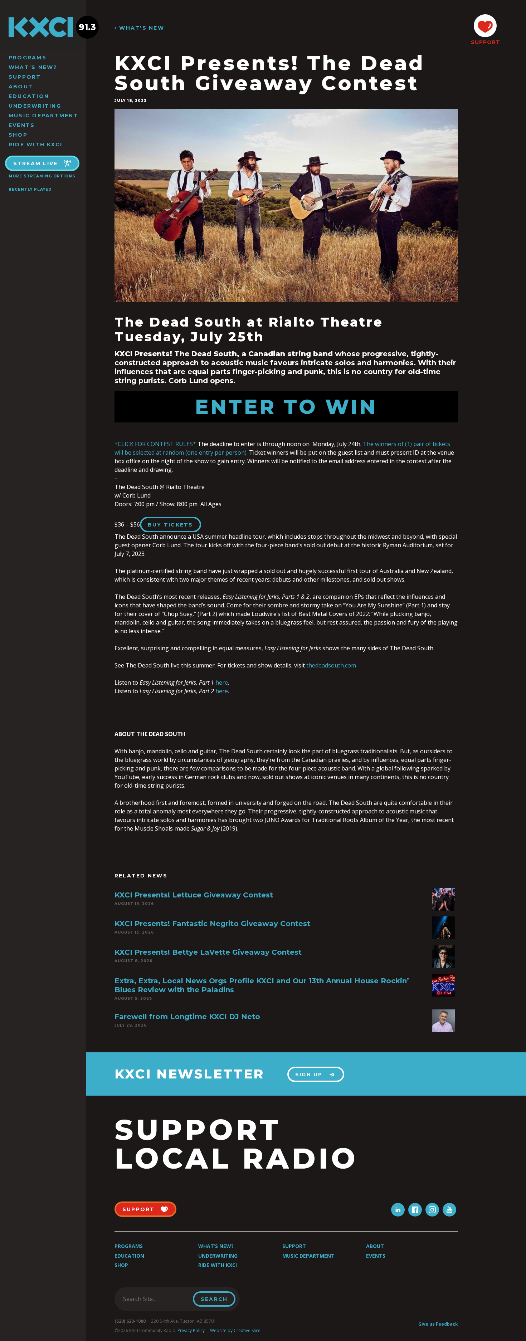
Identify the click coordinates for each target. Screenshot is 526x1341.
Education (29, 96)
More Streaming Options (42, 176)
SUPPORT (485, 42)
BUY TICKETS (170, 525)
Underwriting (35, 106)
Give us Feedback (438, 1324)
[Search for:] (156, 1299)
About (21, 86)
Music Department (43, 115)
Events (22, 125)
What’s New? (33, 67)
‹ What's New (139, 28)
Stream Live (35, 163)
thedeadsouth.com (331, 665)
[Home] (43, 27)
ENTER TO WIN (286, 407)
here (221, 682)
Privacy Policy (191, 1330)
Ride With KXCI (35, 144)
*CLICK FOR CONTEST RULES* (155, 444)
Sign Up (309, 1074)
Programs (28, 57)
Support (25, 77)
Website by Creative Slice (235, 1330)
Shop (18, 135)
